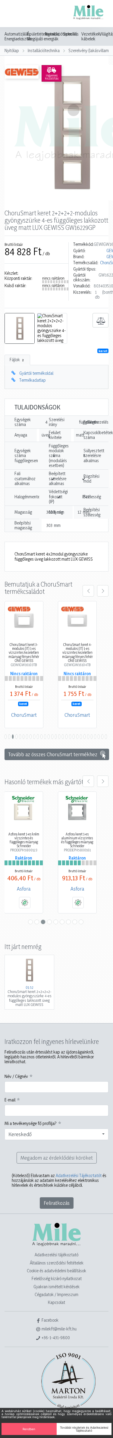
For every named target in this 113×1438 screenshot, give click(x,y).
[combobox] (56, 1134)
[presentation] (88, 591)
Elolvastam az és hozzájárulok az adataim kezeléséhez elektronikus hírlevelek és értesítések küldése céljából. (59, 1180)
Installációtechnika (44, 50)
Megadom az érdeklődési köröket (56, 1157)
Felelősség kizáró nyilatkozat (57, 1278)
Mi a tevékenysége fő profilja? (31, 1123)
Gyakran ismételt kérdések (56, 1286)
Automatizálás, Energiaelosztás (18, 36)
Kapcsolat (56, 1302)
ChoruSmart (24, 715)
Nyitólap (12, 50)
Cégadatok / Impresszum (56, 1294)
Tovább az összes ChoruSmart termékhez (52, 754)
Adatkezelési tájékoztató (56, 1254)
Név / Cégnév (16, 1076)
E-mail (10, 1100)
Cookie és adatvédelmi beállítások (56, 1270)
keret (103, 351)
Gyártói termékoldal (36, 373)
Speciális (71, 34)
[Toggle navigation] (13, 14)
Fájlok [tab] (17, 359)
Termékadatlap (32, 380)
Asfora (23, 888)
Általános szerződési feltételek (56, 1262)
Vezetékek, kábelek (91, 36)
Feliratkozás (57, 1203)
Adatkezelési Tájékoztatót (79, 1175)
